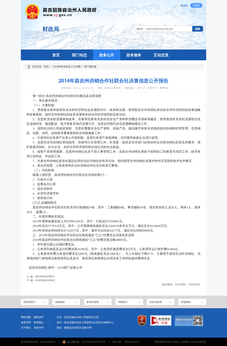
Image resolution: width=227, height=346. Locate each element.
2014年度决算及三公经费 (67, 66)
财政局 (50, 29)
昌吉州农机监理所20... (45, 276)
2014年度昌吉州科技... (45, 280)
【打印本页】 (180, 284)
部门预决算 (90, 66)
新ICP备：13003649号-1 (126, 341)
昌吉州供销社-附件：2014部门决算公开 (55, 267)
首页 (46, 66)
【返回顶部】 (166, 284)
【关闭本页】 (194, 284)
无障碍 (196, 5)
